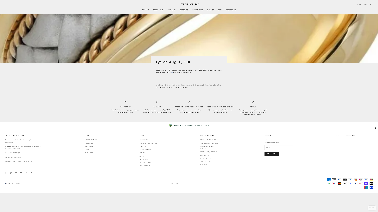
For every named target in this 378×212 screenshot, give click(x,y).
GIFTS (220, 10)
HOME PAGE (143, 140)
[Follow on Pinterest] (16, 173)
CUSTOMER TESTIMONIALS (148, 143)
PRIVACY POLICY (205, 158)
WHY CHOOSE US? (145, 150)
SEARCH (142, 156)
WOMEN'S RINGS (197, 10)
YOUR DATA (203, 165)
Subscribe (272, 154)
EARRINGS (210, 10)
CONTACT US (143, 159)
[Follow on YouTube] (21, 173)
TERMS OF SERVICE (145, 163)
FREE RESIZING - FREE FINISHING (210, 143)
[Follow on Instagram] (11, 173)
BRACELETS (184, 10)
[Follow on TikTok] (26, 173)
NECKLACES (172, 10)
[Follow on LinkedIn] (31, 173)
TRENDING (145, 10)
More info (207, 125)
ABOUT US (142, 146)
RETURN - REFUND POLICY (208, 152)
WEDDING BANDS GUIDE (208, 140)
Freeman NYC (349, 136)
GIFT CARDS (89, 153)
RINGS (87, 150)
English (18, 183)
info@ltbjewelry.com (15, 157)
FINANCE (142, 153)
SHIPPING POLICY (206, 155)
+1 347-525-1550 (14, 153)
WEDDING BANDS (158, 10)
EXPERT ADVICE (231, 10)
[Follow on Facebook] (6, 173)
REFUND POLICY (144, 166)
